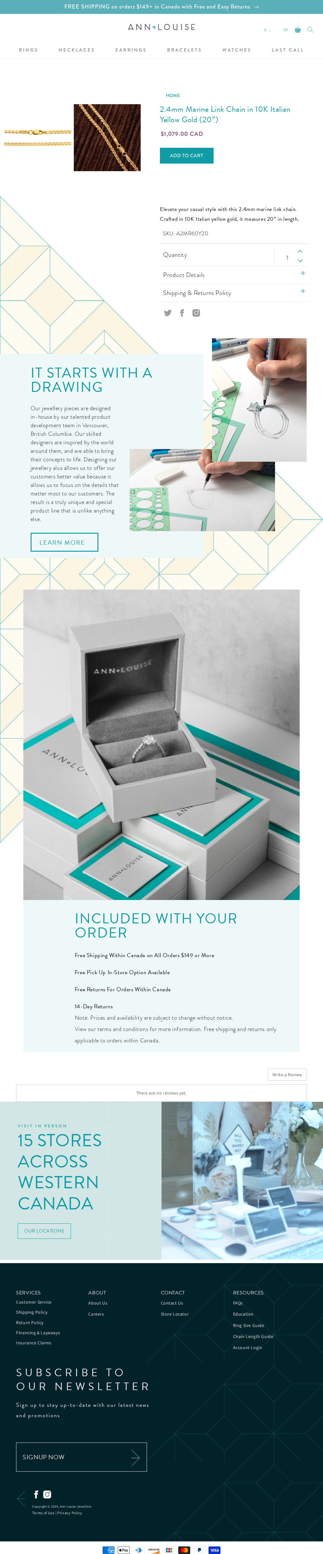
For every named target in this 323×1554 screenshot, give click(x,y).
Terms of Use (43, 1512)
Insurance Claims (33, 1343)
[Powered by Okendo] (44, 1077)
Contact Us (172, 1303)
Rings (28, 50)
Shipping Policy (31, 1312)
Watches (237, 50)
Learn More (62, 542)
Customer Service (34, 1302)
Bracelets (184, 50)
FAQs (238, 1303)
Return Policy (30, 1322)
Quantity (175, 254)
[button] (29, 50)
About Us (97, 1303)
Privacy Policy (69, 1512)
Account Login (247, 1347)
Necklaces (77, 50)
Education (243, 1314)
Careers (96, 1314)
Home (173, 95)
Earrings (131, 50)
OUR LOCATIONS (44, 1230)
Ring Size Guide (248, 1325)
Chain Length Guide (253, 1336)
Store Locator (175, 1314)
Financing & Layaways (38, 1332)
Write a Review (287, 1074)
